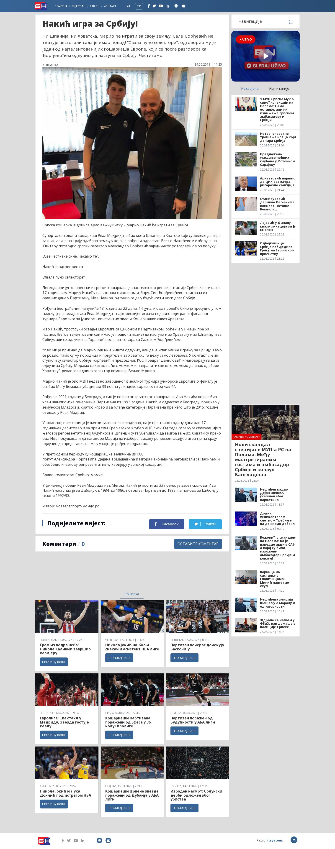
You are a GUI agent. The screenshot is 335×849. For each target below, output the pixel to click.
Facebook (170, 524)
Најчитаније (279, 88)
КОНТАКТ (110, 6)
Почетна (61, 6)
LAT (128, 6)
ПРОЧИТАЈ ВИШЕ (54, 662)
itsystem (274, 840)
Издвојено (250, 88)
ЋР (139, 6)
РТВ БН (95, 6)
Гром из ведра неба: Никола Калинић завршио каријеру (65, 648)
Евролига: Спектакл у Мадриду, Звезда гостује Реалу (64, 722)
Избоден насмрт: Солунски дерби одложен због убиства (196, 795)
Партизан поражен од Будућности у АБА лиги (192, 720)
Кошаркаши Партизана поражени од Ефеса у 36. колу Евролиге (128, 722)
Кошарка (132, 593)
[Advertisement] (94, 574)
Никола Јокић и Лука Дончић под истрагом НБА (65, 793)
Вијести (78, 6)
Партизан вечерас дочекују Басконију (197, 647)
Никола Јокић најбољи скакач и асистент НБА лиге (132, 647)
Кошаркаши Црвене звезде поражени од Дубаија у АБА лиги (132, 795)
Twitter (209, 524)
